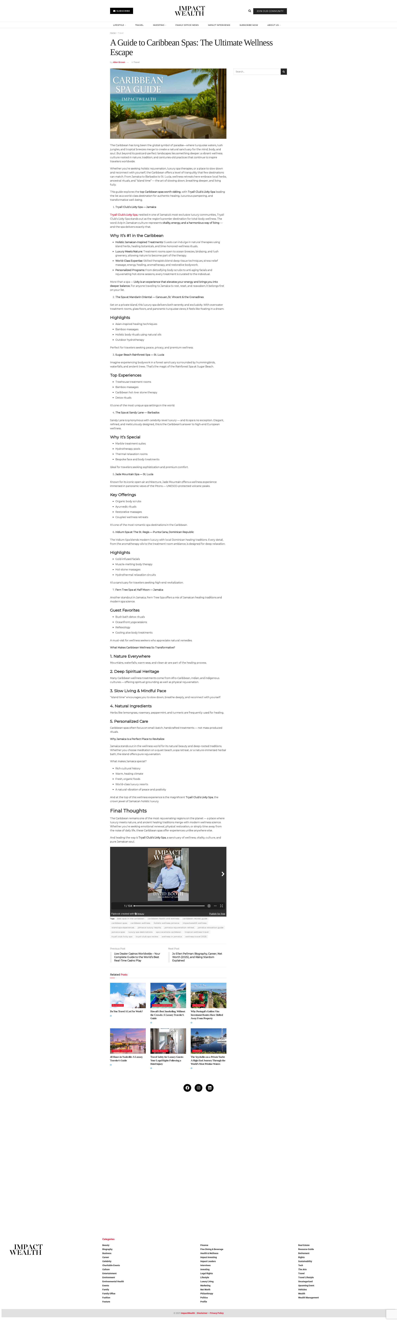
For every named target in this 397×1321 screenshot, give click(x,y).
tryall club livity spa (122, 936)
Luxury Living (207, 1281)
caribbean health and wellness (163, 918)
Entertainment (109, 1273)
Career (105, 1257)
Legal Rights (160, 1051)
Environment (108, 1277)
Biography (107, 1249)
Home (113, 33)
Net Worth (205, 1289)
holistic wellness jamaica (166, 923)
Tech (300, 1265)
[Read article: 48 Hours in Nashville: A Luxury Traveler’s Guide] (128, 1041)
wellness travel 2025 (195, 936)
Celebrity (106, 1261)
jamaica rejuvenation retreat (179, 927)
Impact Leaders (208, 1261)
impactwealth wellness (195, 923)
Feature (106, 1301)
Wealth (301, 1293)
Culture (106, 1269)
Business (118, 1005)
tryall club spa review (147, 936)
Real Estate (304, 1245)
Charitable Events (111, 1265)
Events (105, 1285)
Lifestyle (118, 25)
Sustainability (305, 1261)
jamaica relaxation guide (210, 927)
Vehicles (302, 1289)
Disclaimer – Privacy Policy (210, 1313)
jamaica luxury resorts (149, 927)
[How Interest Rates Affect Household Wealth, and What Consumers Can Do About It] (34, 1198)
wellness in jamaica (172, 936)
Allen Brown (119, 62)
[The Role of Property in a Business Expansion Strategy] (100, 1198)
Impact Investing (208, 1257)
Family (105, 1289)
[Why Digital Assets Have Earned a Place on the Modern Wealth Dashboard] (34, 1133)
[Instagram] (198, 1088)
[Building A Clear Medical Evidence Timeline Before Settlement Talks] (362, 1133)
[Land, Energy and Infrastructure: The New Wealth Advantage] (231, 1133)
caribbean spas (119, 923)
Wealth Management (308, 1297)
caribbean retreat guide (195, 918)
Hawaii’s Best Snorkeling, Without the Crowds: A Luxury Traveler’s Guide (167, 1015)
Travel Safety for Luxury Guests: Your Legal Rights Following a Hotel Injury (167, 1060)
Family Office (108, 1293)
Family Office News (187, 25)
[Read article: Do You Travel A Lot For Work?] (128, 995)
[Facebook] (187, 1088)
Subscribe (123, 11)
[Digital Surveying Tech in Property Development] (165, 1198)
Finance (204, 1245)
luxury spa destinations (141, 932)
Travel (139, 25)
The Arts (302, 1269)
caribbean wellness (140, 923)
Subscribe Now (249, 25)
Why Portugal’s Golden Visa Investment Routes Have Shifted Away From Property (207, 1015)
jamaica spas (118, 932)
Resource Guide (306, 1249)
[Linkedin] (210, 1088)
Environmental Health (113, 1281)
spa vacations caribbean (168, 932)
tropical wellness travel (197, 932)
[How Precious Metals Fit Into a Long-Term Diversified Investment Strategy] (165, 1133)
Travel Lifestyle (162, 1005)
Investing (158, 25)
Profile (203, 1301)
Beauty (105, 1245)
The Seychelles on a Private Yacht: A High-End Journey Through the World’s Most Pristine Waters (208, 1060)
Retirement (303, 1253)
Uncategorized (305, 1281)
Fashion (106, 1297)
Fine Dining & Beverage (211, 1249)
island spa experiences (123, 927)
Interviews (205, 1265)
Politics (204, 1297)
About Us (273, 25)
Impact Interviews (219, 25)
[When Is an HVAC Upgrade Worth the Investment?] (297, 1133)
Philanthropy (206, 1293)
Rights (301, 1257)
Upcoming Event (306, 1285)
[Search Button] (249, 11)
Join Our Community (270, 11)
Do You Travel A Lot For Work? (126, 1011)
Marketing (205, 1285)
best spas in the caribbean (130, 918)
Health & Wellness (209, 1253)
